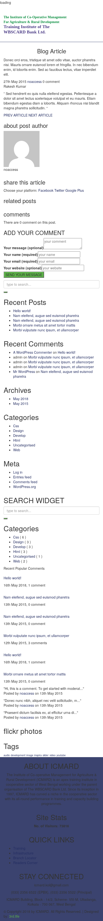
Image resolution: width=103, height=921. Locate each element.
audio (7, 755)
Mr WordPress (24, 371)
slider (46, 755)
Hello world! (22, 310)
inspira (38, 755)
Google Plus (74, 190)
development (18, 755)
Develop (19, 435)
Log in (18, 472)
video (53, 755)
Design (18, 430)
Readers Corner (25, 862)
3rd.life (14, 916)
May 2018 (20, 398)
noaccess (34, 81)
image (29, 755)
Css (16, 425)
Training (19, 848)
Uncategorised (24, 445)
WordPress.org (24, 486)
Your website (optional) (23, 268)
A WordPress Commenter (32, 352)
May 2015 (20, 403)
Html (16, 440)
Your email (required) (21, 261)
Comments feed (25, 481)
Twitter (59, 190)
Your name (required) (21, 254)
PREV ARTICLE (16, 115)
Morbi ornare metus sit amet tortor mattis (44, 325)
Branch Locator (24, 857)
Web (16, 449)
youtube (61, 755)
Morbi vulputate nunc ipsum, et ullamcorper (46, 330)
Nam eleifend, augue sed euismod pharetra (46, 315)
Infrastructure (23, 853)
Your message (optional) (24, 247)
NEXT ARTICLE (40, 115)
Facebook (45, 190)
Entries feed (22, 477)
